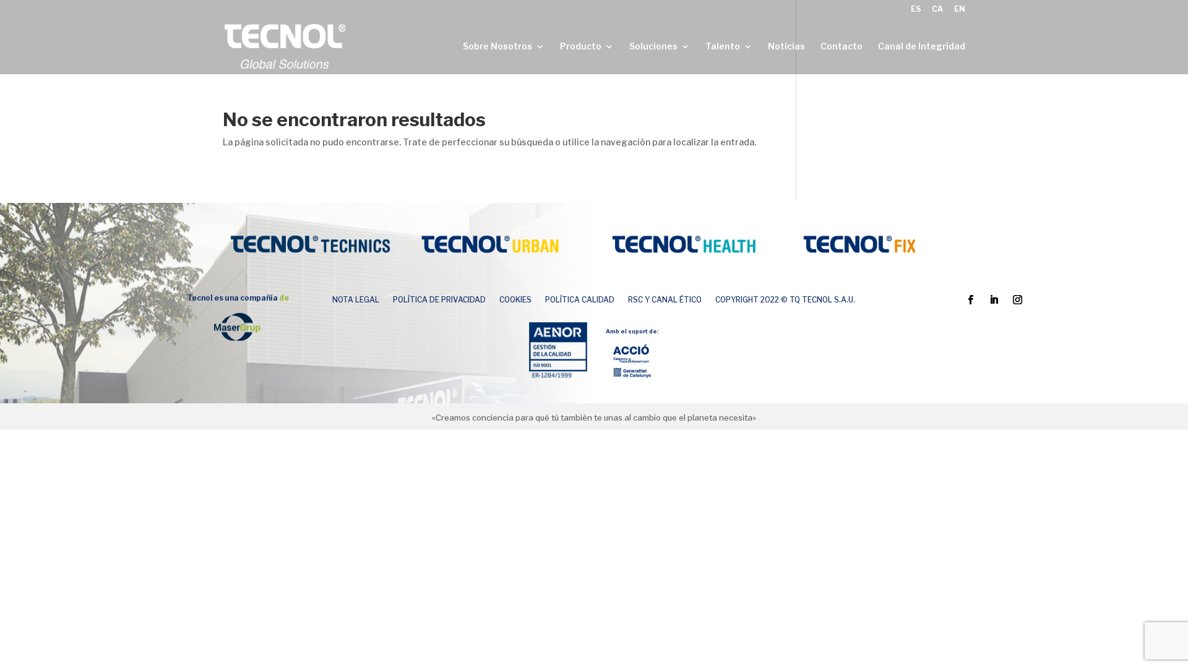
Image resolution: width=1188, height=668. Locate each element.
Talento (722, 46)
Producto (580, 46)
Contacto (841, 46)
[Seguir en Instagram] (1018, 300)
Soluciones (653, 46)
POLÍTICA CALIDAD (579, 300)
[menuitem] (916, 12)
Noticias (786, 46)
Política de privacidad (439, 300)
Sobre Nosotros (497, 46)
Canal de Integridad (921, 46)
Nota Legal (355, 300)
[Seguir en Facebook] (971, 300)
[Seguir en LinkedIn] (994, 300)
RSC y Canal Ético (665, 300)
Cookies (515, 300)
